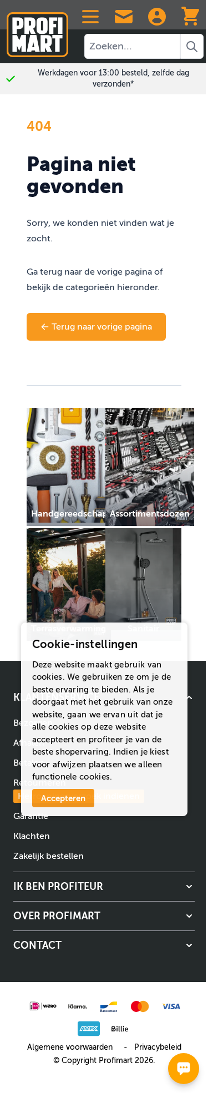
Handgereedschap (69, 514)
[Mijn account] (157, 17)
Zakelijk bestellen (48, 856)
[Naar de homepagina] (37, 30)
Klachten (31, 836)
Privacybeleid (157, 1047)
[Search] (192, 46)
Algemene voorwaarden (70, 1047)
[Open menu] (90, 17)
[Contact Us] (124, 17)
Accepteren (63, 798)
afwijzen (69, 764)
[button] (104, 886)
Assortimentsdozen (150, 514)
